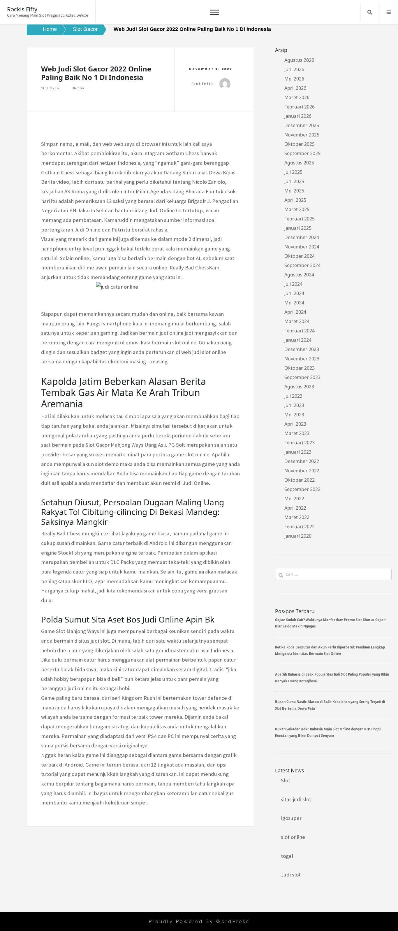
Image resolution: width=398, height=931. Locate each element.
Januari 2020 (297, 536)
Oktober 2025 (299, 144)
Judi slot (291, 874)
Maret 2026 (296, 97)
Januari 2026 (297, 116)
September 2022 (302, 489)
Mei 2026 (294, 79)
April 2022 (295, 508)
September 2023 (302, 377)
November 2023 (301, 358)
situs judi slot (296, 799)
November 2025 (301, 135)
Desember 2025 (301, 125)
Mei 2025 (294, 190)
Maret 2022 (296, 517)
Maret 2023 (296, 433)
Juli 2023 (293, 396)
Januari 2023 (297, 452)
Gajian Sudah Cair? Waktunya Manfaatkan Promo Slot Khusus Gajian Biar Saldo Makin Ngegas (330, 623)
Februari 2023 (299, 442)
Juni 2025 (294, 181)
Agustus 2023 (299, 386)
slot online (293, 837)
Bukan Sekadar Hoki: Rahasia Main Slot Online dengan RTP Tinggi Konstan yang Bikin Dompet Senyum (328, 732)
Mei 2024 (294, 302)
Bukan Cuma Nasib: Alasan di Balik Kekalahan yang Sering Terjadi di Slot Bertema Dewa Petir (330, 704)
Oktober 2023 (299, 368)
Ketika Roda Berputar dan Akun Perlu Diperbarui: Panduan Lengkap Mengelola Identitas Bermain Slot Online (330, 650)
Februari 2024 (299, 330)
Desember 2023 (301, 349)
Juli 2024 (293, 284)
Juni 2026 (294, 69)
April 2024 (295, 312)
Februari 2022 (299, 526)
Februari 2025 (299, 218)
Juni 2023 (294, 405)
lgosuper (291, 818)
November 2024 (301, 246)
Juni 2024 (294, 293)
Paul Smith (202, 83)
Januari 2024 (297, 340)
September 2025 (302, 153)
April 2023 (295, 424)
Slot (285, 780)
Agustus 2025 (299, 162)
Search (369, 12)
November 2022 (301, 470)
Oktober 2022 (299, 480)
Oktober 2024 (299, 256)
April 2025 (295, 200)
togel (287, 856)
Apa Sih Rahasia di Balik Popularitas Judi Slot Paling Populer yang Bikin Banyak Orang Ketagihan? (332, 677)
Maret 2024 (296, 321)
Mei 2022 (294, 498)
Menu (388, 12)
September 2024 (302, 265)
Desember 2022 (301, 461)
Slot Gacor (51, 88)
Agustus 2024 (299, 274)
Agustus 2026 (299, 60)
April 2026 (295, 88)
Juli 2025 (293, 172)
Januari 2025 (297, 228)
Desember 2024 (301, 237)
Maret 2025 (296, 209)
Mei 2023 (294, 414)
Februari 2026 (299, 107)
